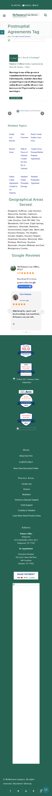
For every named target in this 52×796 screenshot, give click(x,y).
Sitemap (28, 784)
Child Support (27, 505)
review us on (24, 286)
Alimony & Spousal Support (26, 500)
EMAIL (28, 5)
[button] (2, 32)
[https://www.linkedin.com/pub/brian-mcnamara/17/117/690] (26, 791)
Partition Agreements (32, 64)
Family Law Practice (12, 137)
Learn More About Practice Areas (27, 516)
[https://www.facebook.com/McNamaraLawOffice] (10, 791)
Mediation (26, 494)
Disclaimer (18, 784)
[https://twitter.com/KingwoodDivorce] (18, 791)
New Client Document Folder (26, 468)
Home (9, 36)
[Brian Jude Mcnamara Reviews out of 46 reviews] (26, 407)
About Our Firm (26, 456)
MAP (36, 5)
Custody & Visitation (26, 510)
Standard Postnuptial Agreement (35, 180)
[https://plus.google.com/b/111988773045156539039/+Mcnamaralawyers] (41, 791)
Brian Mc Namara (16, 67)
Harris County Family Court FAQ (36, 137)
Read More (16, 98)
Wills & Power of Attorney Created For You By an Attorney (24, 158)
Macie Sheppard (26, 294)
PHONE (17, 5)
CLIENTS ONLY (26, 462)
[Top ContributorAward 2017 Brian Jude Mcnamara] (26, 426)
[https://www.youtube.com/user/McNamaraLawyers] (33, 791)
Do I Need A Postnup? (29, 57)
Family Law (27, 484)
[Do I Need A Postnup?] (26, 46)
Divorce (26, 489)
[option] (26, 112)
